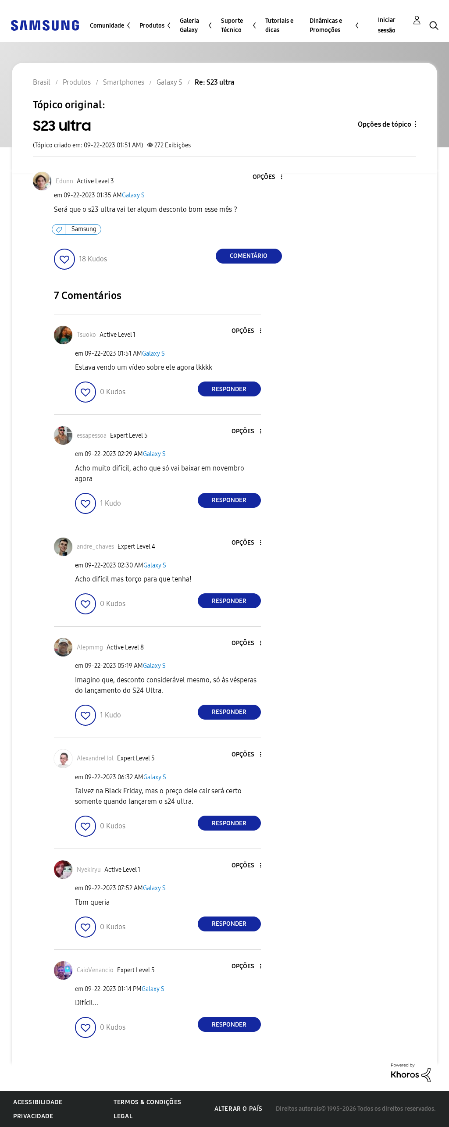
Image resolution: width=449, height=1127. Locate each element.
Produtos (151, 25)
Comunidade (107, 25)
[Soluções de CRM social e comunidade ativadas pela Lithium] (411, 1072)
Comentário (248, 256)
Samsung (83, 229)
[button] (266, 177)
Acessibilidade (37, 1102)
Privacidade (33, 1116)
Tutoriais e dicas (279, 25)
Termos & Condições (148, 1102)
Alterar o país (238, 1109)
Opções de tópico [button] (384, 124)
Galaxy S (133, 195)
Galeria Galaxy (189, 25)
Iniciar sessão (387, 25)
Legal (123, 1116)
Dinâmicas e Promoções (326, 25)
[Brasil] (45, 25)
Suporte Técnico (232, 25)
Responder (229, 389)
